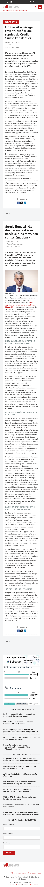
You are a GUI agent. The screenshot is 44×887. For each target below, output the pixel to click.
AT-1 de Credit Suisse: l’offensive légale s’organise (20, 775)
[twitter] (21, 202)
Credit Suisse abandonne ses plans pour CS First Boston (21, 806)
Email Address (9, 825)
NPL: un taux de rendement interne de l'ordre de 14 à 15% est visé (19, 723)
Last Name (8, 843)
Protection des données (30, 885)
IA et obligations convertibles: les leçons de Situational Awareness (21, 738)
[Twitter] (7, 2)
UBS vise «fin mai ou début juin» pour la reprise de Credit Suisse (19, 767)
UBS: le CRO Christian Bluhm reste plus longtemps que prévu (19, 798)
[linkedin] (25, 202)
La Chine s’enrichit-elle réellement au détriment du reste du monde (19, 715)
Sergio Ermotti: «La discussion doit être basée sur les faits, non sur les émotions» (20, 760)
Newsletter (37, 2)
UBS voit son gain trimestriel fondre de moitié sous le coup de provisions (19, 783)
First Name (8, 834)
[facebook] (18, 202)
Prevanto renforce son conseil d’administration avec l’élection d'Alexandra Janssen (16, 747)
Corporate (11, 22)
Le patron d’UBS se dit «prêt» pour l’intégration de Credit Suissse (17, 790)
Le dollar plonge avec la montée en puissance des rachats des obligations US (20, 731)
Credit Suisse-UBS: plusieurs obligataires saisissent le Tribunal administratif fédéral (21, 814)
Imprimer (23, 199)
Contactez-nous (34, 873)
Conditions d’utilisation (14, 885)
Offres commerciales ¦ (18, 873)
